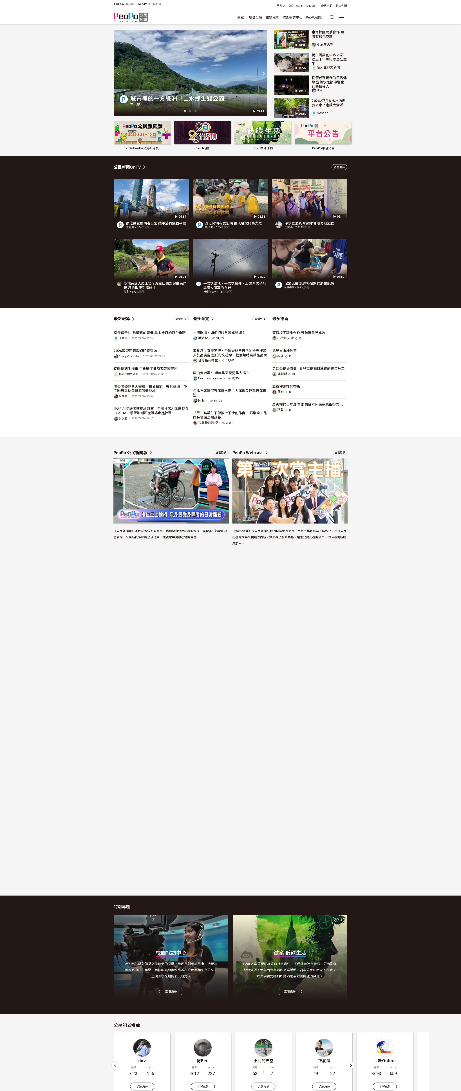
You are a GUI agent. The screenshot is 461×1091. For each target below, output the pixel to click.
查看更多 (339, 167)
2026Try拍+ (202, 148)
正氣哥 (289, 227)
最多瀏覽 (201, 318)
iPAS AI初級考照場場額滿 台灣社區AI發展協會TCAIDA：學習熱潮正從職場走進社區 (151, 410)
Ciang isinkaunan (210, 378)
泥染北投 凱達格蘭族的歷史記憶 (309, 283)
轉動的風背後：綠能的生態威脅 (256, 98)
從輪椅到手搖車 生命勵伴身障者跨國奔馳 (145, 368)
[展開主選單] (341, 17)
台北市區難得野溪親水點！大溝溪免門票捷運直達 (229, 392)
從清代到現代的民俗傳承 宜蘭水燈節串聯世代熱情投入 (329, 82)
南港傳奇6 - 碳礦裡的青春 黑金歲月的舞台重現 (150, 332)
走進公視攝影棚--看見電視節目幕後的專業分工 (308, 368)
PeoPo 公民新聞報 (130, 452)
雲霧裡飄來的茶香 (286, 386)
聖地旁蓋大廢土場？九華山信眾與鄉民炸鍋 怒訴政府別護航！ (155, 285)
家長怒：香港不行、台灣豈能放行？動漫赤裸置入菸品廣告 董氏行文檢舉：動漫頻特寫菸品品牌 (230, 352)
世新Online (324, 1060)
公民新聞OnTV (127, 167)
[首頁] (131, 17)
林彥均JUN (210, 291)
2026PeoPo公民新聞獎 (142, 148)
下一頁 (351, 1065)
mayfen (322, 113)
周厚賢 (123, 396)
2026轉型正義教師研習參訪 (135, 350)
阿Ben (142, 1060)
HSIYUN (289, 287)
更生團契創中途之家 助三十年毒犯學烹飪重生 (329, 59)
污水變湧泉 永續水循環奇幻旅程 (309, 223)
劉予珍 (209, 227)
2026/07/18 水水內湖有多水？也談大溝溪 (328, 102)
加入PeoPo (296, 5)
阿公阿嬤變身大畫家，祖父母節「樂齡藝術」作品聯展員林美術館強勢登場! (150, 388)
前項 (115, 1065)
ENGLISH (312, 5)
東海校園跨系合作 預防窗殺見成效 (328, 34)
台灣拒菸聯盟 (208, 360)
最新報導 (122, 318)
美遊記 (203, 338)
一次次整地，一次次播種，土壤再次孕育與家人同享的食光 (234, 285)
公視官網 (326, 5)
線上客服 (341, 5)
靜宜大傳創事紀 (226, 105)
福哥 (280, 356)
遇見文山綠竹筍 (284, 350)
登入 (282, 5)
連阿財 (282, 374)
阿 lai (201, 400)
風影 (280, 392)
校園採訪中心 (292, 17)
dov (319, 90)
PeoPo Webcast (247, 452)
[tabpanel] (122, 73)
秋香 (280, 410)
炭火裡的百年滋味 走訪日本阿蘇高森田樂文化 (307, 404)
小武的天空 (325, 44)
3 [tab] (195, 111)
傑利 (126, 291)
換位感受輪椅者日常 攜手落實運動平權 (156, 223)
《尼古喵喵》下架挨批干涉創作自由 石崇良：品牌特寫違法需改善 (230, 414)
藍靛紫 (385, 1060)
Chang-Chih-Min (129, 356)
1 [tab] (185, 111)
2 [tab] (190, 111)
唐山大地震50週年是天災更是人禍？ (221, 372)
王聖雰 (130, 227)
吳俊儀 (123, 418)
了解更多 (142, 1086)
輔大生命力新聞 (328, 67)
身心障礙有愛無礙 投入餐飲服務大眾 (233, 223)
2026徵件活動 (263, 148)
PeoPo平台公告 (323, 148)
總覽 (240, 17)
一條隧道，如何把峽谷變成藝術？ (219, 332)
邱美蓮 (123, 338)
